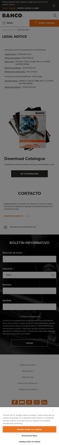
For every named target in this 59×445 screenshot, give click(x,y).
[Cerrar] (53, 410)
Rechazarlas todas (29, 435)
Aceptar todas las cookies (29, 429)
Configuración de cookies (29, 441)
